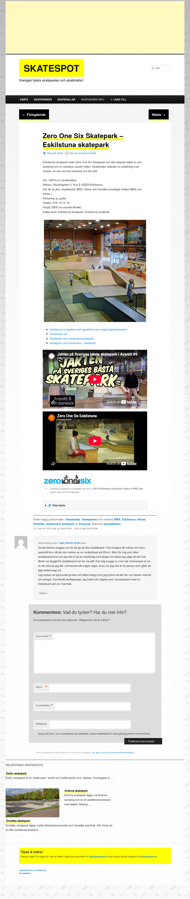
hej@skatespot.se (98, 856)
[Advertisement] (95, 27)
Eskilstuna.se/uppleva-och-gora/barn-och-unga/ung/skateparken (88, 329)
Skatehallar (66, 99)
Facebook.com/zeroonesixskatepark (72, 338)
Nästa (158, 114)
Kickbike (39, 524)
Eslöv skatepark (16, 773)
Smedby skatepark (18, 821)
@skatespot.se (149, 856)
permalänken (112, 524)
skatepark (68, 524)
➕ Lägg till (118, 99)
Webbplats (41, 723)
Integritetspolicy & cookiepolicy (32, 870)
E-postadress (44, 705)
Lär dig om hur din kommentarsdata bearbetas (113, 752)
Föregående (34, 114)
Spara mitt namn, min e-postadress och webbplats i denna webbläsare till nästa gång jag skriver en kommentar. (94, 733)
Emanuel (84, 524)
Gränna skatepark (76, 791)
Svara (44, 593)
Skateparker (43, 99)
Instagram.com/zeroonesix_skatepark (73, 343)
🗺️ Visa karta (56, 505)
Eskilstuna (128, 519)
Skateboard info (92, 99)
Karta (24, 99)
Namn (41, 687)
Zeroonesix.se (58, 334)
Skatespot (51, 67)
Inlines (141, 519)
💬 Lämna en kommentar (80, 153)
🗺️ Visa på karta (53, 153)
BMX (117, 519)
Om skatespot (25, 873)
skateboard (53, 524)
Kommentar (43, 636)
